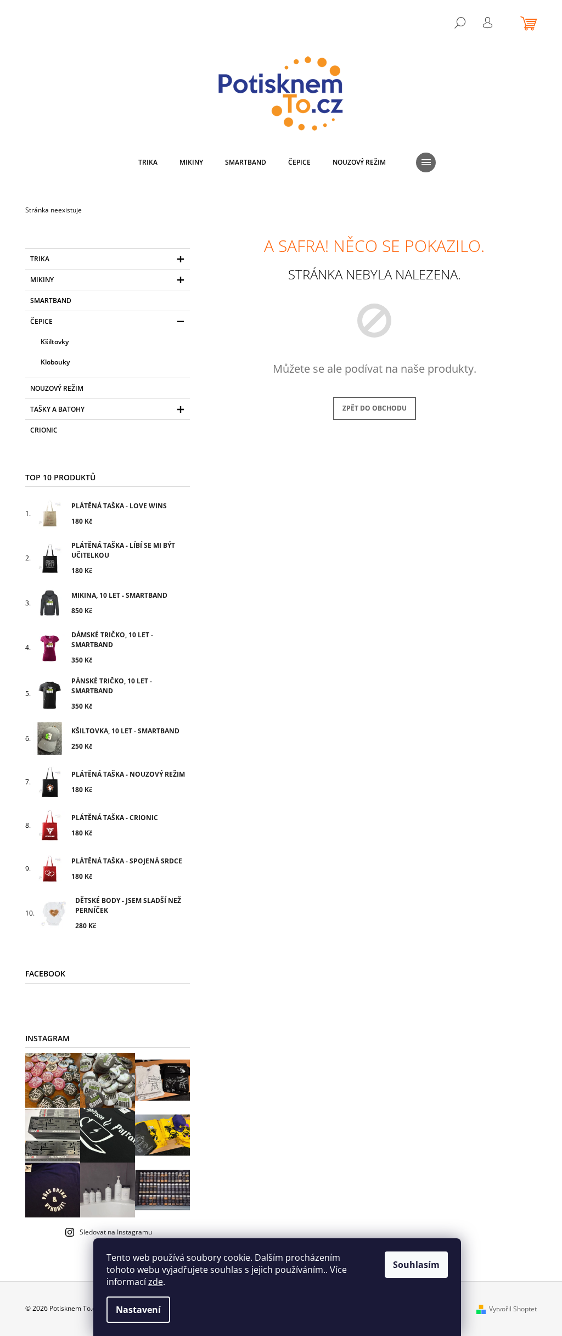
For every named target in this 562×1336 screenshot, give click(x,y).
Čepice (41, 321)
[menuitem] (147, 162)
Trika (39, 258)
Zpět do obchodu (374, 408)
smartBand (50, 300)
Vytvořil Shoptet (513, 1308)
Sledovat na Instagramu (116, 1232)
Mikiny (42, 279)
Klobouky (55, 362)
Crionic (44, 430)
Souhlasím (416, 1265)
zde (155, 1282)
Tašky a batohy (57, 409)
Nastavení (138, 1310)
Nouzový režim (56, 388)
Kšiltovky (55, 341)
